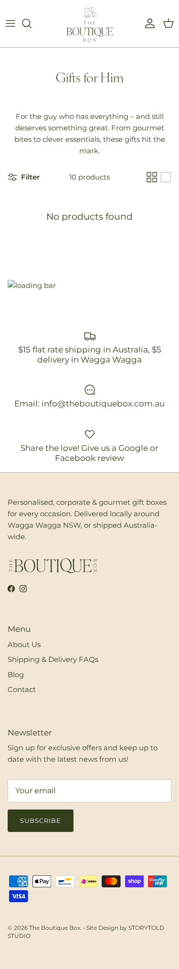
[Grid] (152, 177)
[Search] (31, 23)
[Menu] (10, 23)
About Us (24, 644)
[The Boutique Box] (90, 24)
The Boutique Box (54, 927)
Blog (16, 674)
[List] (165, 177)
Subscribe (40, 820)
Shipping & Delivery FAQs (53, 659)
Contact (22, 689)
